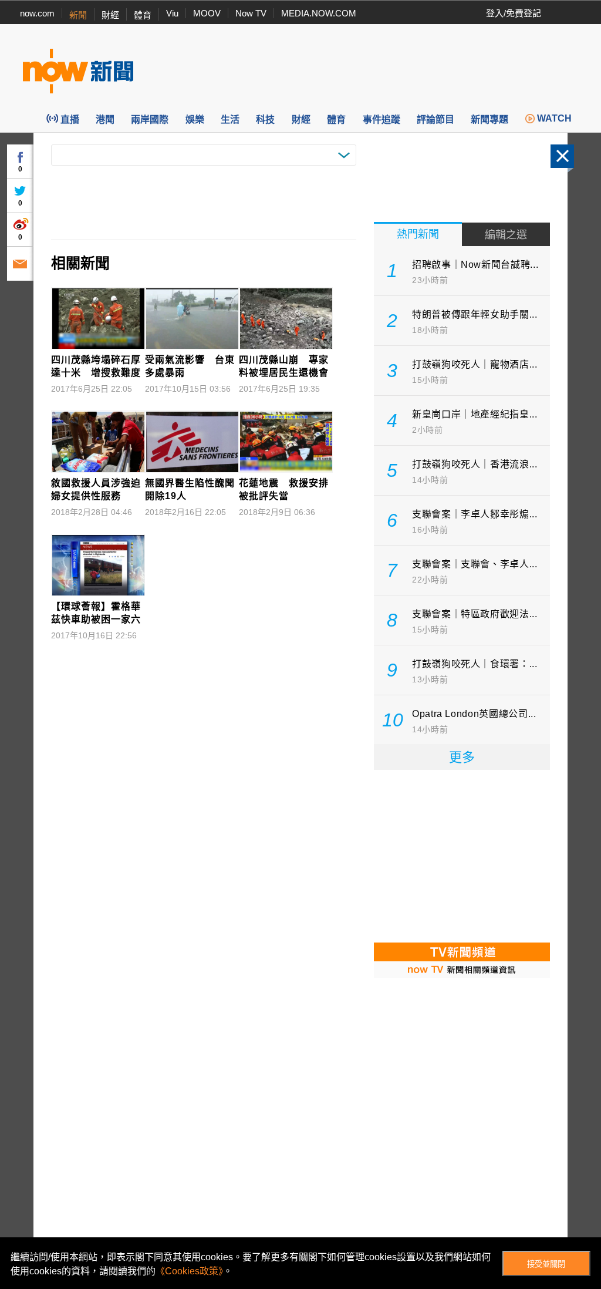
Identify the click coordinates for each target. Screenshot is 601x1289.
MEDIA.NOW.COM (318, 13)
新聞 (78, 15)
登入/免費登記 (513, 13)
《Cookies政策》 (189, 1271)
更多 (462, 757)
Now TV (250, 13)
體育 (142, 15)
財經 (110, 15)
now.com (37, 13)
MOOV (207, 13)
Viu (172, 13)
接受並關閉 (546, 1264)
